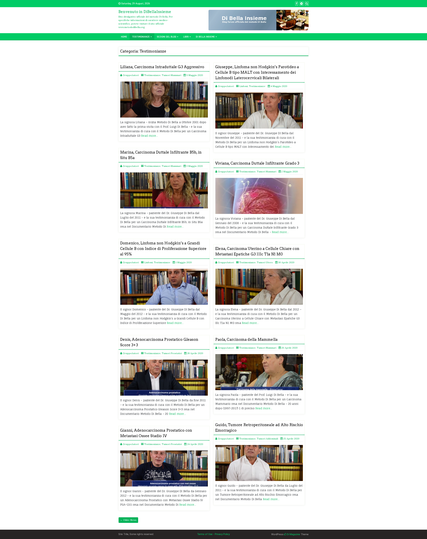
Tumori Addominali (267, 438)
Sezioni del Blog (166, 37)
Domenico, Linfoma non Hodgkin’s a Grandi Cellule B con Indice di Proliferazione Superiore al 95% (163, 248)
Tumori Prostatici (172, 353)
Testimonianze (141, 37)
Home (124, 37)
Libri (186, 37)
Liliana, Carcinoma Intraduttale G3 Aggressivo (162, 67)
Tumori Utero (265, 262)
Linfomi (243, 86)
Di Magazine (293, 534)
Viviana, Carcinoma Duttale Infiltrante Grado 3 (257, 163)
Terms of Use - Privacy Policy (213, 534)
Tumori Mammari (171, 75)
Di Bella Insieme (205, 37)
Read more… (149, 135)
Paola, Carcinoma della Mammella (246, 339)
